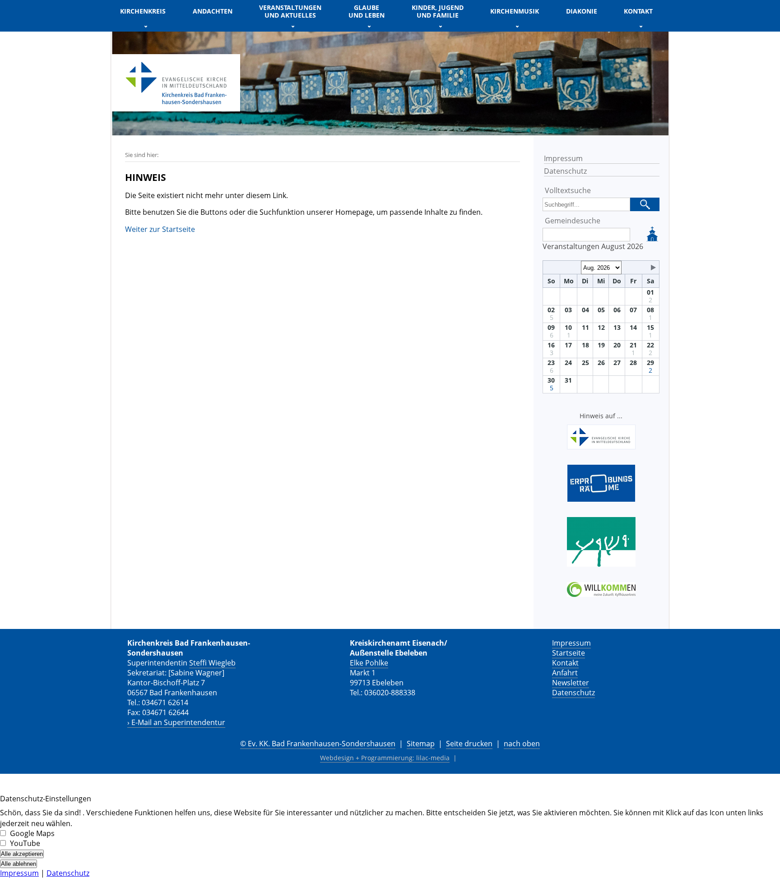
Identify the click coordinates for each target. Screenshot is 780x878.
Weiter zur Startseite (160, 229)
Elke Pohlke (369, 663)
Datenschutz (565, 171)
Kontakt (565, 663)
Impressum (563, 158)
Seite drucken (469, 744)
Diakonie (581, 11)
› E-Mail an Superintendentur (176, 722)
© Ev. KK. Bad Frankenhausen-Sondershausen (317, 744)
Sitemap (421, 744)
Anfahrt (565, 673)
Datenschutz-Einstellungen (45, 799)
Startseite (568, 653)
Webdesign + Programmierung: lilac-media (385, 757)
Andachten (212, 11)
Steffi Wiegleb (212, 663)
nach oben (522, 744)
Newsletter (570, 683)
